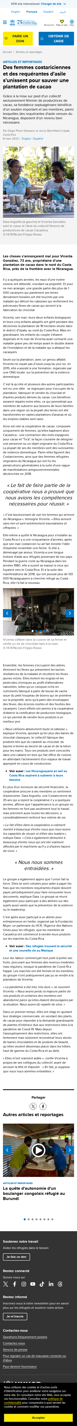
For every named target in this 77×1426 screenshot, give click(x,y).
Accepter (38, 1417)
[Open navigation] (5, 22)
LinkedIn (51, 1284)
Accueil (7, 52)
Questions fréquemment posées (25, 1337)
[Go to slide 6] (45, 1220)
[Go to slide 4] (37, 1220)
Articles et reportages (29, 52)
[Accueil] (23, 22)
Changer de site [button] (51, 4)
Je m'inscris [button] (15, 1316)
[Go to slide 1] (26, 1220)
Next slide (70, 613)
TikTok (41, 1284)
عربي (63, 12)
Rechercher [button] (49, 24)
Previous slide (7, 613)
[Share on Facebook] (42, 1106)
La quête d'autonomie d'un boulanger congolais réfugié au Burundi (34, 1193)
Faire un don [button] (62, 24)
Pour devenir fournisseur (20, 1366)
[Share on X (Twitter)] (33, 1106)
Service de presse (15, 1349)
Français (31, 12)
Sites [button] (72, 24)
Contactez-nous (14, 1343)
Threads (60, 1284)
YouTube (32, 1284)
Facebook (14, 1284)
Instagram (23, 1284)
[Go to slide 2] (30, 1220)
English (15, 12)
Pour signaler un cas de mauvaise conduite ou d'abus (34, 1358)
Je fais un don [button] (16, 1256)
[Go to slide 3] (34, 1220)
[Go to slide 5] (41, 1220)
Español (48, 12)
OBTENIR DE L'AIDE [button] (58, 39)
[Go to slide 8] (53, 1220)
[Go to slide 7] (49, 1220)
